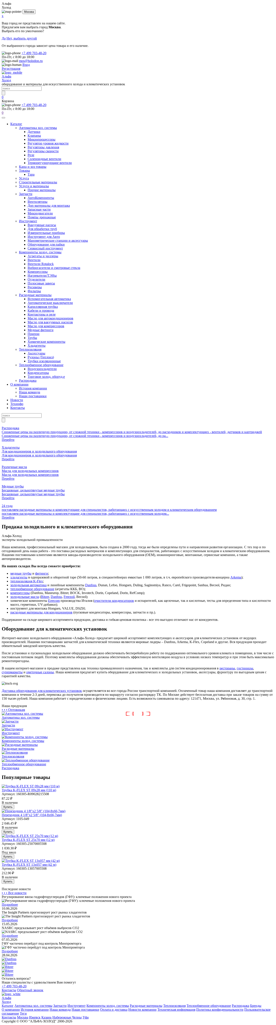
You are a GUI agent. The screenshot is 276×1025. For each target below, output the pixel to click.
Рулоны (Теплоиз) (41, 357)
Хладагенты (36, 345)
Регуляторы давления (43, 147)
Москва (29, 11)
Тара (31, 174)
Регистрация (11, 68)
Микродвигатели (40, 213)
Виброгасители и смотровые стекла (54, 268)
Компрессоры (38, 271)
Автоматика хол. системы (38, 128)
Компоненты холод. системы (40, 252)
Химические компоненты (46, 341)
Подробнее (10, 904)
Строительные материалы (38, 182)
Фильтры (34, 291)
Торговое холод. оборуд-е (46, 376)
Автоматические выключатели (50, 303)
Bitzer (45, 597)
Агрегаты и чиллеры (43, 256)
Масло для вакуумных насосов (50, 322)
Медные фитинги (40, 330)
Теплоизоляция (30, 349)
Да (4, 38)
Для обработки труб (42, 229)
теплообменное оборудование (32, 589)
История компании (33, 388)
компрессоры (20, 593)
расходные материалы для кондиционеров (41, 612)
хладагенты (18, 577)
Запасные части (39, 209)
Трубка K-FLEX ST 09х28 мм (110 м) (29, 790)
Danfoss (90, 585)
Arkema (235, 577)
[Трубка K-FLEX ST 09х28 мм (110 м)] (31, 786)
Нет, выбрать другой (21, 38)
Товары (24, 170)
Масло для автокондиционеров (50, 318)
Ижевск (35, 1017)
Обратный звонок (30, 990)
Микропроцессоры (41, 139)
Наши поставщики (33, 396)
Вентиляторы (37, 201)
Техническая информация (176, 1009)
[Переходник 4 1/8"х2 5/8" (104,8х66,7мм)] (33, 811)
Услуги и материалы (34, 186)
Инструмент (28, 221)
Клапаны (34, 135)
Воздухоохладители (42, 369)
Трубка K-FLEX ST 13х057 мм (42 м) (29, 864)
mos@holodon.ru (31, 61)
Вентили (34, 260)
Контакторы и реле (42, 314)
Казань (46, 1017)
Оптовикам (13, 710)
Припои (33, 334)
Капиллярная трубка (43, 306)
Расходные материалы (35, 295)
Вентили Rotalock (41, 264)
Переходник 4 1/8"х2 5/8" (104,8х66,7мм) (32, 815)
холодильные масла (24, 597)
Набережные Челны (67, 1017)
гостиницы (245, 668)
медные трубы (20, 573)
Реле (31, 155)
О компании (19, 384)
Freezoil (69, 597)
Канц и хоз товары (32, 166)
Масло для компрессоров (46, 326)
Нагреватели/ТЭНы (42, 275)
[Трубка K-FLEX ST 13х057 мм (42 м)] (31, 861)
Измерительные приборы (46, 233)
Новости (16, 400)
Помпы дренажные (42, 217)
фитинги (41, 573)
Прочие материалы (42, 190)
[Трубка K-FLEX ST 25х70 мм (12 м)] (30, 836)
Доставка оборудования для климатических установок (42, 691)
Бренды (255, 1006)
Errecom (54, 600)
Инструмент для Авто (44, 236)
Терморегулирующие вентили (50, 163)
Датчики (34, 131)
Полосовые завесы (41, 283)
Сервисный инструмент (45, 248)
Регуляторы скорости (43, 151)
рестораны (227, 668)
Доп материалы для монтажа (49, 205)
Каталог (16, 124)
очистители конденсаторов (114, 600)
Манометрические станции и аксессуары (58, 240)
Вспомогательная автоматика (49, 299)
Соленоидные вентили (44, 159)
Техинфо (16, 404)
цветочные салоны (40, 672)
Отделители (36, 279)
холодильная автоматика (28, 585)
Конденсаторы (38, 373)
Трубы (32, 338)
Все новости (14, 893)
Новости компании (142, 1009)
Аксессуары (36, 353)
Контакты (17, 408)
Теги (23, 1013)
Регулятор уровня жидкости (48, 143)
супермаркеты (12, 672)
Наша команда (29, 392)
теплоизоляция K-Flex (26, 581)
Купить (8, 807)
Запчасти (25, 194)
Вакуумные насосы (42, 225)
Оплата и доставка (113, 1009)
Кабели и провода (41, 310)
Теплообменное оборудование (41, 365)
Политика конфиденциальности (219, 1009)
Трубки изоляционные (44, 361)
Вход (26, 65)
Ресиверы (35, 287)
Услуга (24, 178)
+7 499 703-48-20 (34, 53)
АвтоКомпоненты (41, 198)
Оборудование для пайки (46, 244)
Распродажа (27, 380)
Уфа (86, 1017)
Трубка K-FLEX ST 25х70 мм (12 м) (28, 840)
